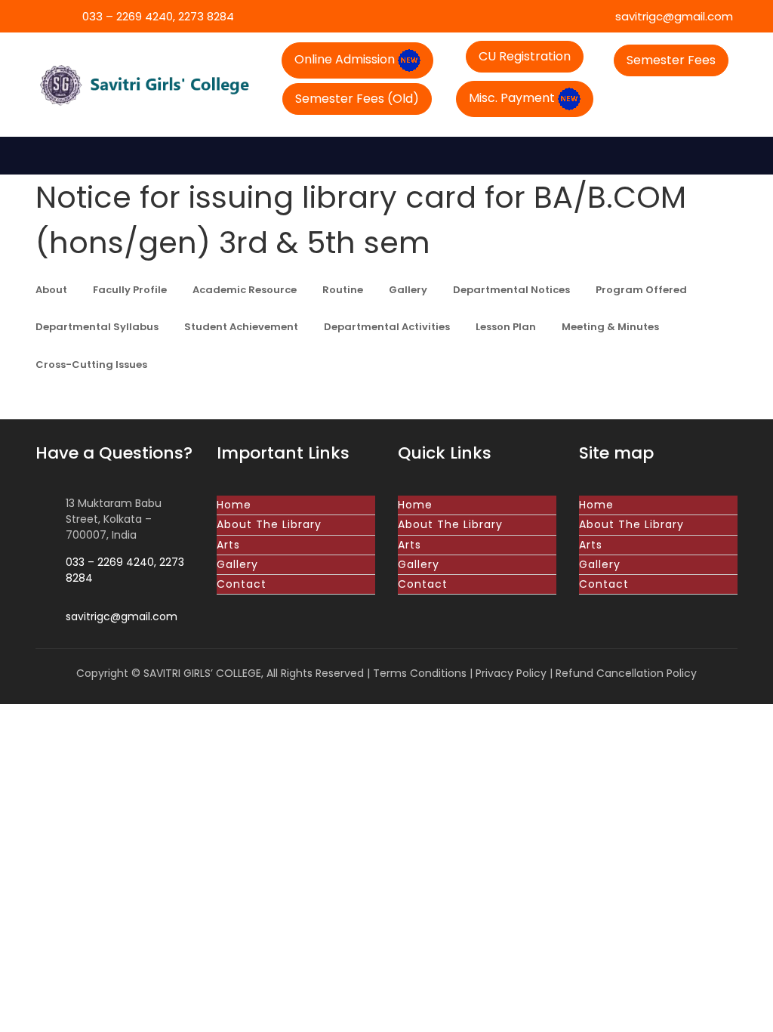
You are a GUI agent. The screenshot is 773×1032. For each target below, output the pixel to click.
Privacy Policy (511, 673)
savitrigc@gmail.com (672, 16)
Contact (241, 584)
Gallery (237, 564)
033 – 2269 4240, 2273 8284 (156, 16)
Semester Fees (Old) (357, 98)
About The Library (269, 524)
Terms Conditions (420, 673)
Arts (228, 544)
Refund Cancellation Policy (626, 673)
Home (234, 504)
